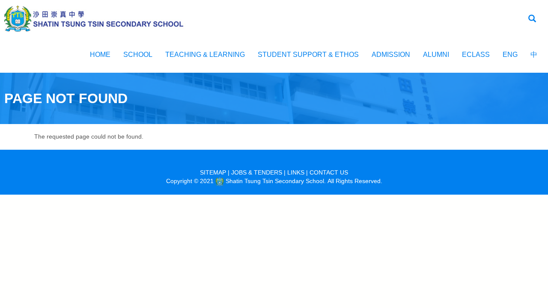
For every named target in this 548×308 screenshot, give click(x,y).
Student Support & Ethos (308, 54)
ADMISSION (391, 54)
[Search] (532, 19)
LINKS (295, 172)
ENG (510, 54)
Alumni (436, 54)
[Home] (98, 18)
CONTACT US (329, 172)
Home (100, 54)
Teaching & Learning (205, 54)
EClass (476, 54)
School (137, 54)
